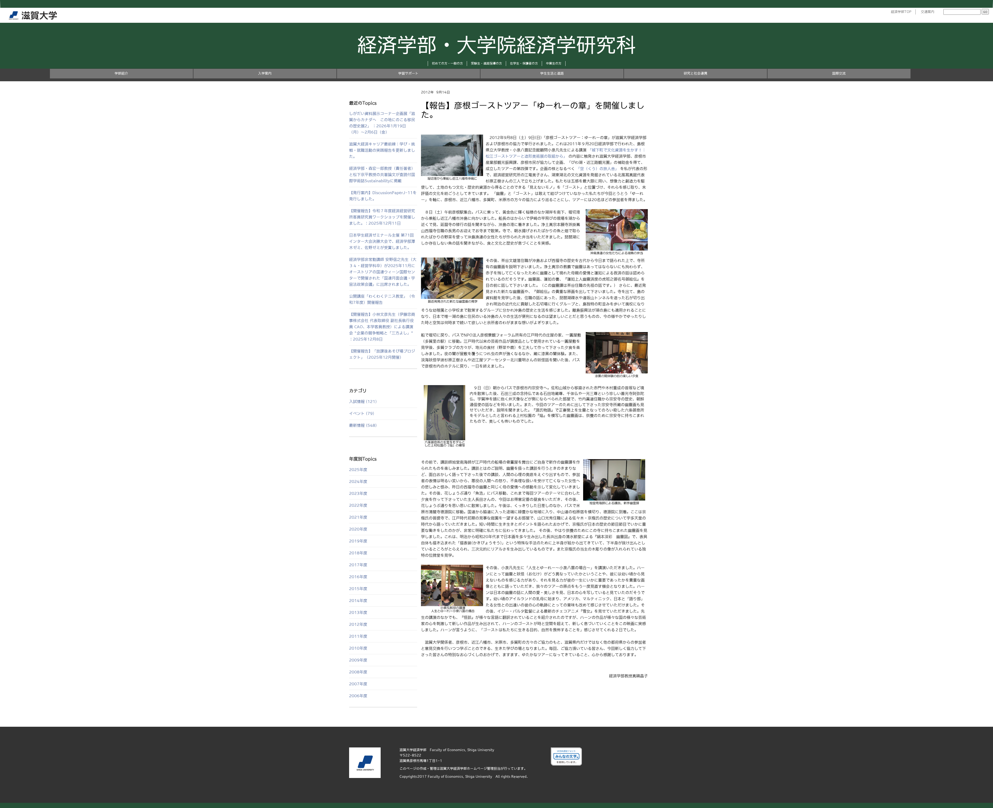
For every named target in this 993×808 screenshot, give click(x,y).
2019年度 (358, 541)
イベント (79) (361, 413)
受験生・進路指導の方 (486, 63)
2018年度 (358, 553)
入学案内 (265, 73)
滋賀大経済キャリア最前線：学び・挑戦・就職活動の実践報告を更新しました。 (382, 150)
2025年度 (358, 470)
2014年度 (358, 601)
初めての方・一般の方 (447, 63)
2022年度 (358, 505)
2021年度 (358, 517)
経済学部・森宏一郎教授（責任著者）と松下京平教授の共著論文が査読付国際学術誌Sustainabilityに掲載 (382, 174)
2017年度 (358, 565)
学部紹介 (121, 73)
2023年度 (358, 493)
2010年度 (358, 648)
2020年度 (358, 529)
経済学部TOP (901, 11)
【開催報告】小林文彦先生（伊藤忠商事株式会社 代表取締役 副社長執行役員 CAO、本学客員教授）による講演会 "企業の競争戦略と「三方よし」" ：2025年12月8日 (382, 326)
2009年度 (358, 660)
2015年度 (358, 589)
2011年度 (358, 636)
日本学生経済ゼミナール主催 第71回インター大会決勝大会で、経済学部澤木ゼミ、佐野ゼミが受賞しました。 (382, 241)
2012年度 (358, 624)
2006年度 (358, 696)
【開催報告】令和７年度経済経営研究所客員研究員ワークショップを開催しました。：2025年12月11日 (382, 217)
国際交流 (839, 73)
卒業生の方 (553, 63)
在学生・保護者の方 (524, 63)
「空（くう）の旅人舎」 (597, 169)
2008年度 (358, 672)
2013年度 (358, 612)
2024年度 (358, 481)
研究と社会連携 (695, 73)
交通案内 (927, 11)
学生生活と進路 (552, 73)
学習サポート (408, 73)
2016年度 (358, 577)
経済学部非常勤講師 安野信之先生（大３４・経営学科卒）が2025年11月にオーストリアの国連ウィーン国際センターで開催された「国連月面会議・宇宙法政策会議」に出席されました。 (382, 272)
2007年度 (358, 684)
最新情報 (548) (363, 425)
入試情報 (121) (363, 401)
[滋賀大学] (34, 14)
